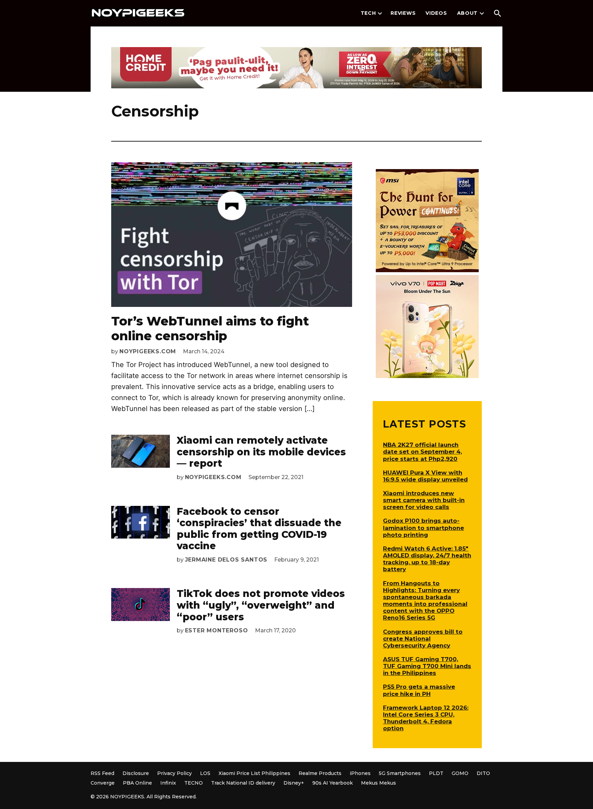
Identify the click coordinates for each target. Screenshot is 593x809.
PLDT (436, 773)
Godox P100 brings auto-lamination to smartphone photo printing (423, 527)
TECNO (193, 783)
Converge (103, 783)
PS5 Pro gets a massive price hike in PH (419, 690)
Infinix (168, 783)
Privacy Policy (174, 773)
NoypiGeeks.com (147, 351)
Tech (368, 13)
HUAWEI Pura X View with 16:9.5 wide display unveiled (425, 476)
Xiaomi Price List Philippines (254, 773)
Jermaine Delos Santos (226, 559)
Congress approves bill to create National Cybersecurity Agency (423, 638)
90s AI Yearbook (332, 783)
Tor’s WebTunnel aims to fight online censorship (210, 328)
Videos (436, 13)
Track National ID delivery (243, 783)
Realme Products (320, 773)
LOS (205, 773)
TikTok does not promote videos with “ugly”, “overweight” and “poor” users (261, 605)
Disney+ (293, 783)
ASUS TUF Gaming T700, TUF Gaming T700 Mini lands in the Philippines (427, 666)
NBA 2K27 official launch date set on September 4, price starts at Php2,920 (422, 451)
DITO (483, 773)
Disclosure (136, 773)
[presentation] (380, 13)
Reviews (403, 13)
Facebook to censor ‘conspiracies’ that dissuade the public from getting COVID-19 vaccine (259, 529)
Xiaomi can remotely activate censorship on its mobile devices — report (261, 451)
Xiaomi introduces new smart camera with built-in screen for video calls (424, 500)
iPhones (360, 773)
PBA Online (137, 783)
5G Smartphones (400, 773)
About (467, 13)
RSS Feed (102, 773)
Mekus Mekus (378, 783)
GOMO (460, 773)
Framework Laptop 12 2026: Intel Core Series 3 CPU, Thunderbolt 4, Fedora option (425, 718)
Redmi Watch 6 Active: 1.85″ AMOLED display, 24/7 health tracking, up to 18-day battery (427, 559)
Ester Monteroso (216, 630)
